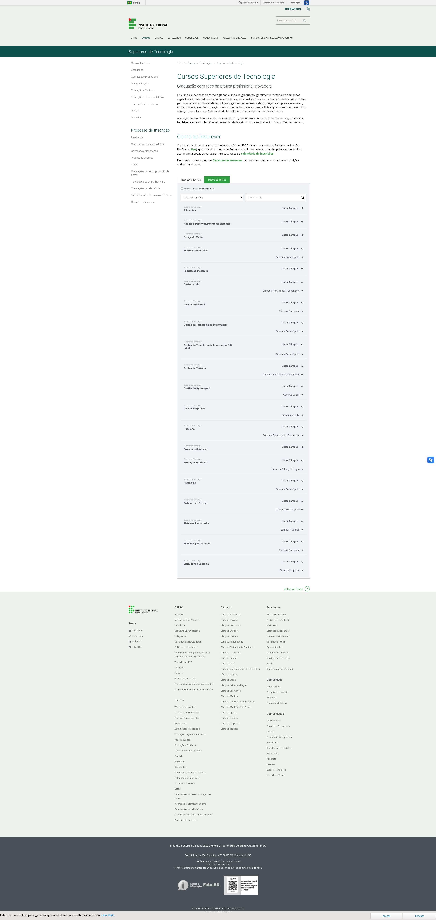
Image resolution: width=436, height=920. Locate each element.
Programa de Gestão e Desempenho (194, 689)
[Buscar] (304, 20)
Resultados (180, 766)
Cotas (178, 788)
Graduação (180, 723)
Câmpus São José (230, 696)
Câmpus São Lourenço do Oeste (237, 701)
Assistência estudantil (278, 619)
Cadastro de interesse (186, 820)
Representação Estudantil (280, 668)
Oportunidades (274, 647)
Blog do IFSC (273, 742)
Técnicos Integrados (185, 707)
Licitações (180, 667)
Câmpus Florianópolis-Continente (281, 290)
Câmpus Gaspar (229, 658)
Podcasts (271, 758)
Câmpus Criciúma (229, 636)
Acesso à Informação (185, 678)
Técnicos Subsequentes (187, 717)
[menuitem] (134, 38)
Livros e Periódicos (276, 769)
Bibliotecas (272, 625)
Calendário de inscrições (187, 777)
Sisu (193, 149)
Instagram (137, 635)
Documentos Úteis (276, 641)
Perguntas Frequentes (278, 726)
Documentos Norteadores (188, 641)
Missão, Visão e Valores (187, 619)
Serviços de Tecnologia (278, 658)
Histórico (179, 614)
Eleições (179, 673)
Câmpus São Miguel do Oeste (236, 707)
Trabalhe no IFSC (183, 662)
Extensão (271, 697)
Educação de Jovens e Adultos (190, 734)
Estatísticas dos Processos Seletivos (193, 814)
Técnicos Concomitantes (187, 712)
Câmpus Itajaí (228, 663)
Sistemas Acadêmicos (278, 652)
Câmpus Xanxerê (229, 728)
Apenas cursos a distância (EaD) (199, 188)
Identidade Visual (276, 775)
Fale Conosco (273, 720)
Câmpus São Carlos (231, 690)
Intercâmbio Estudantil (278, 636)
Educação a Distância (186, 745)
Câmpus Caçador (229, 619)
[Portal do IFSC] (148, 23)
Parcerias (179, 761)
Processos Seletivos (185, 783)
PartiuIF (178, 756)
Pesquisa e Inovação (277, 692)
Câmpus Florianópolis (288, 257)
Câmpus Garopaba (289, 311)
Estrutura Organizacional (187, 630)
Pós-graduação (182, 739)
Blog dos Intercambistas (279, 747)
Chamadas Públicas (277, 702)
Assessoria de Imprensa (279, 737)
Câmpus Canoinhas (231, 625)
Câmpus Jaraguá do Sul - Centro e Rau (240, 668)
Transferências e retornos (188, 750)
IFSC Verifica (273, 753)
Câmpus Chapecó (230, 630)
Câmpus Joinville (291, 415)
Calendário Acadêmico (278, 630)
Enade (270, 663)
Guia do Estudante (276, 614)
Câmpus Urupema (290, 570)
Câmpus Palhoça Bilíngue (286, 469)
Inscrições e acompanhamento (190, 803)
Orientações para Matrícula (189, 809)
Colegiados (180, 636)
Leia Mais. (108, 915)
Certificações (273, 686)
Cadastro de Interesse (227, 160)
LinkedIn (136, 641)
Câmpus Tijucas (229, 712)
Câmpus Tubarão (290, 529)
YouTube (137, 646)
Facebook (137, 630)
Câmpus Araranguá (231, 614)
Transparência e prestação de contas (194, 683)
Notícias (271, 731)
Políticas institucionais (186, 647)
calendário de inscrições (257, 153)
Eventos (271, 764)
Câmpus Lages (291, 394)
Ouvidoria (180, 625)
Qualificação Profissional (187, 728)
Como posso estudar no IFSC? (190, 772)
